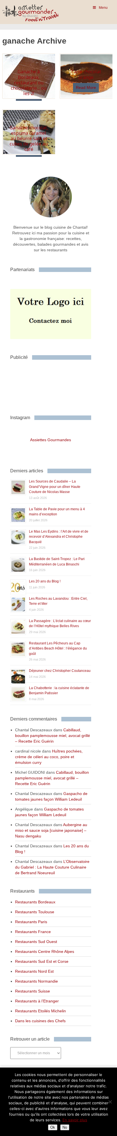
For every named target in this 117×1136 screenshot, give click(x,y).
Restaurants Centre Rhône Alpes (44, 951)
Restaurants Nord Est (34, 971)
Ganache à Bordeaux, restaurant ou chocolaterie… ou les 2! (29, 82)
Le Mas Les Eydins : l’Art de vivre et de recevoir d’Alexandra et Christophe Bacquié (58, 537)
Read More (86, 87)
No (64, 1127)
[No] (110, 1102)
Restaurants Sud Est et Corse (41, 961)
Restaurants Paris (31, 921)
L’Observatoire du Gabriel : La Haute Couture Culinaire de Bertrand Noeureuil (52, 867)
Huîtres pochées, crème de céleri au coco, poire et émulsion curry (49, 757)
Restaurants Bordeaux (35, 902)
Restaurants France (33, 931)
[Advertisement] (55, 385)
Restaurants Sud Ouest (36, 941)
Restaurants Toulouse (34, 912)
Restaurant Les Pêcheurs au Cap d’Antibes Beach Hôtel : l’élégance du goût (58, 648)
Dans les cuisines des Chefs (40, 1021)
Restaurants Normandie (36, 981)
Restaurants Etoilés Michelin (40, 1011)
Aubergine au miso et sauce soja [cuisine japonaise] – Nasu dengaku (51, 830)
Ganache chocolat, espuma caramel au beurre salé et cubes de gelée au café (29, 139)
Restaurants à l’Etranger (37, 1001)
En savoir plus (74, 1120)
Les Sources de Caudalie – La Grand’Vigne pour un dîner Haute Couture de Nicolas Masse (54, 486)
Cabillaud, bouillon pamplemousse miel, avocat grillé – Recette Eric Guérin (52, 735)
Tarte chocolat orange (86, 74)
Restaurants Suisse (32, 991)
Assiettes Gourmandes (50, 440)
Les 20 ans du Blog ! (44, 581)
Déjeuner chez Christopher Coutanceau (60, 671)
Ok (52, 1127)
